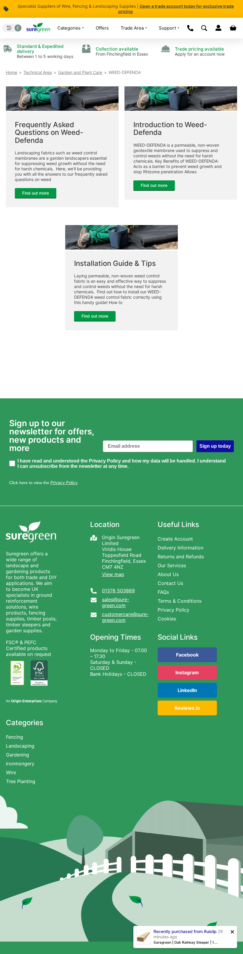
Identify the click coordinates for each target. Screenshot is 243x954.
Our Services (172, 565)
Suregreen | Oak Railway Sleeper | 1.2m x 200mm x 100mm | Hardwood (186, 942)
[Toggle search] (204, 28)
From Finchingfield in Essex (122, 51)
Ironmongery (20, 764)
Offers (102, 28)
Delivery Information (180, 548)
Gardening (17, 755)
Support (168, 28)
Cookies (167, 619)
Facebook (187, 655)
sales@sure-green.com (115, 602)
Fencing (14, 737)
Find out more (35, 192)
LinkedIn (187, 690)
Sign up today (215, 446)
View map (113, 574)
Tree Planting (20, 781)
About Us (168, 574)
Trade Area (133, 28)
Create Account (175, 539)
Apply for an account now (200, 51)
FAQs (163, 592)
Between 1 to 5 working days (45, 51)
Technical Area (37, 72)
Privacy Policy (173, 610)
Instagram (187, 672)
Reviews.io (187, 708)
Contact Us (170, 583)
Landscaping (20, 746)
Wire (11, 772)
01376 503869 (118, 591)
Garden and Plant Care (80, 72)
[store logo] (38, 28)
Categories (69, 28)
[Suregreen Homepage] (31, 548)
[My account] (218, 28)
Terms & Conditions (180, 601)
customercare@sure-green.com (125, 617)
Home (11, 72)
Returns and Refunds (181, 557)
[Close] (232, 931)
